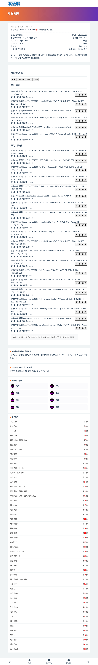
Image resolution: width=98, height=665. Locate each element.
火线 (12, 626)
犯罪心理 (13, 561)
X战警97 (13, 542)
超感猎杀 (13, 459)
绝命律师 (13, 640)
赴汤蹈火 (13, 598)
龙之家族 (13, 422)
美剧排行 (49, 663)
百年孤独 (13, 482)
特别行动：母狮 (16, 449)
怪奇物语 (13, 575)
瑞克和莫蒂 (14, 524)
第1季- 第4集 (81, 127)
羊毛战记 (13, 436)
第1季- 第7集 (81, 95)
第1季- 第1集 (81, 264)
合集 (13, 79)
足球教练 (13, 603)
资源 (27, 27)
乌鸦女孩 (13, 510)
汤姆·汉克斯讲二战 (17, 551)
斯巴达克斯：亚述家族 (18, 579)
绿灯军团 (13, 454)
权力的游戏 (14, 538)
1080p (28, 79)
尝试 (12, 616)
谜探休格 (13, 533)
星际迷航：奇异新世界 (18, 491)
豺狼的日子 (14, 644)
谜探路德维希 (15, 556)
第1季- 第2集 (81, 254)
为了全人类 (14, 649)
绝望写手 (13, 589)
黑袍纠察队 (14, 547)
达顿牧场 (13, 612)
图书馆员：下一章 (17, 468)
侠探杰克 (13, 445)
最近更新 (68, 663)
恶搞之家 (13, 630)
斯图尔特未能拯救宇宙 (18, 440)
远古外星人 (14, 621)
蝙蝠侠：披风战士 (17, 473)
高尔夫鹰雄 (14, 593)
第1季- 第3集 (81, 154)
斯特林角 (13, 505)
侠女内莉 (13, 565)
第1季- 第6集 (81, 111)
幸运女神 (13, 431)
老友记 (12, 635)
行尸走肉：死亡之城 (17, 487)
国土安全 (13, 477)
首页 (21, 27)
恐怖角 (12, 570)
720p (35, 79)
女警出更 (13, 584)
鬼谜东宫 (13, 519)
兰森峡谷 (13, 528)
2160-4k (20, 79)
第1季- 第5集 (81, 137)
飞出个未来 (14, 607)
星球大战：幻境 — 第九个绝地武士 (23, 496)
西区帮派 (13, 500)
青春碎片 (13, 514)
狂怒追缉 (13, 426)
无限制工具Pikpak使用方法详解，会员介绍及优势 (29, 371)
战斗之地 (13, 463)
